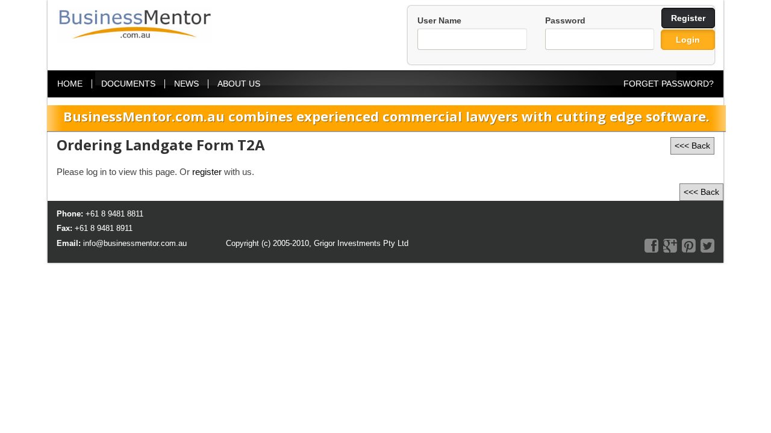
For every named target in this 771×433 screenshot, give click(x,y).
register (207, 172)
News (186, 83)
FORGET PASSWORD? (668, 83)
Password (565, 20)
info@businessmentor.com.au (135, 243)
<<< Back (692, 145)
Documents (128, 83)
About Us (238, 83)
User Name (439, 20)
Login (688, 40)
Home (70, 83)
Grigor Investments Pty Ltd (361, 243)
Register (688, 18)
